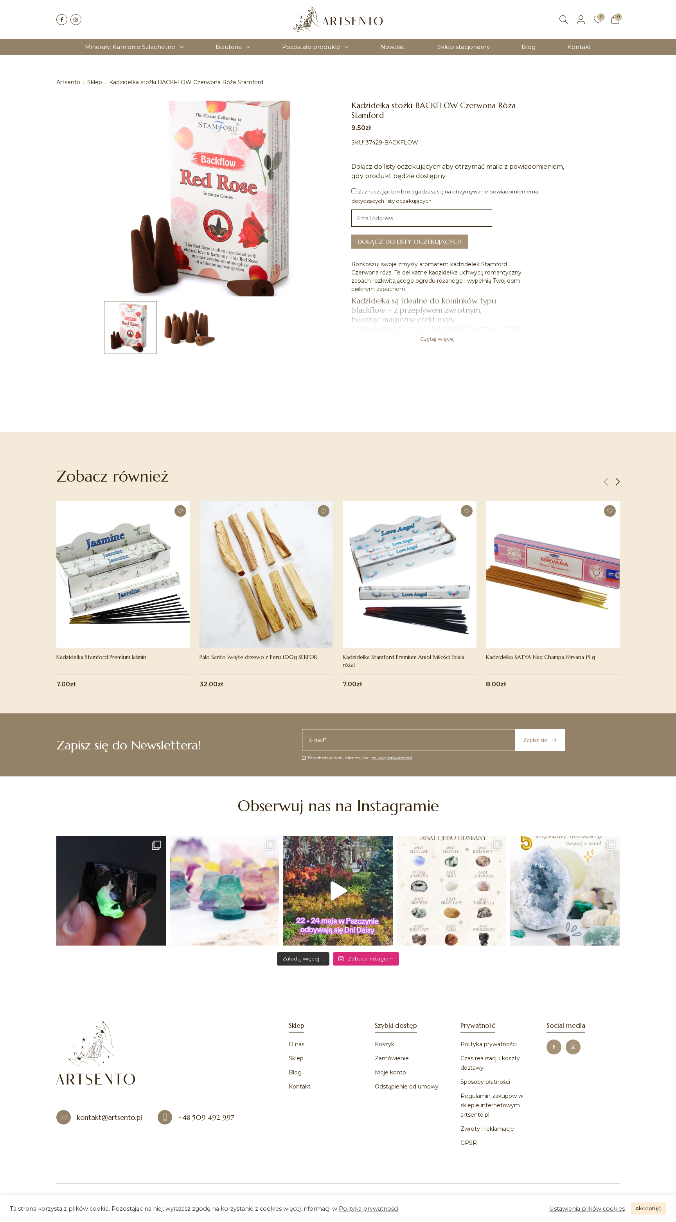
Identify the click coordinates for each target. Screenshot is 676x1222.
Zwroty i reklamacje (487, 1128)
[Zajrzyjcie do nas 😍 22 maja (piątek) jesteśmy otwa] (338, 891)
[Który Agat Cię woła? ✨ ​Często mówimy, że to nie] (451, 891)
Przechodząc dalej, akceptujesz (360, 757)
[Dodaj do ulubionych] (180, 511)
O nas (296, 1044)
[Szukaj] (563, 19)
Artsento (68, 82)
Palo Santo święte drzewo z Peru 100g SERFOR (258, 657)
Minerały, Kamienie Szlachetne (130, 47)
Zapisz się (535, 740)
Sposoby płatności (485, 1081)
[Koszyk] (615, 19)
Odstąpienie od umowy (407, 1086)
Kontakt (579, 47)
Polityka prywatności (488, 1044)
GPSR (468, 1142)
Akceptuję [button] (648, 1208)
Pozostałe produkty (311, 47)
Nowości (393, 47)
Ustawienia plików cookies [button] (587, 1208)
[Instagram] (75, 19)
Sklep (94, 82)
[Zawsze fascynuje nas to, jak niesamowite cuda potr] (111, 891)
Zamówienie (392, 1058)
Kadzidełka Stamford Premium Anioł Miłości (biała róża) (403, 660)
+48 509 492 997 (206, 1117)
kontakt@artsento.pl (109, 1117)
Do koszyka (123, 631)
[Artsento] (338, 19)
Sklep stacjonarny (463, 47)
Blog (528, 47)
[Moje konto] (581, 19)
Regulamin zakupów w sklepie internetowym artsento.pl (491, 1105)
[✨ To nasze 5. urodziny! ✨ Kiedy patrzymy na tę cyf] (565, 891)
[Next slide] (618, 482)
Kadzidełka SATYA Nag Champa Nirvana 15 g (540, 657)
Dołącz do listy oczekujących (410, 241)
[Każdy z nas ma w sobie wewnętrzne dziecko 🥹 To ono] (224, 891)
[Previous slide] (606, 482)
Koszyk (384, 1044)
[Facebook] (61, 19)
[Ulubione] (598, 19)
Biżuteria (229, 47)
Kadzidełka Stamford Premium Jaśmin (101, 657)
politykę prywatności (391, 757)
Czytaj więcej (437, 339)
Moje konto (390, 1072)
